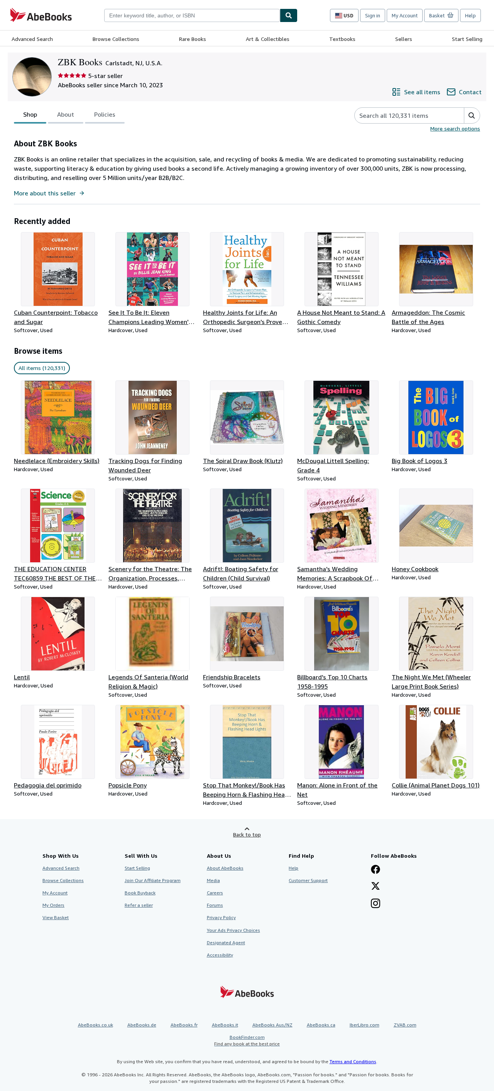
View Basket (55, 917)
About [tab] (65, 114)
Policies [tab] (104, 114)
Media (213, 880)
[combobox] (192, 15)
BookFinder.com (247, 1040)
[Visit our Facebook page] (375, 870)
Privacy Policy (221, 917)
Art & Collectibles (267, 39)
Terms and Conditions (353, 1061)
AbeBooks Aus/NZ (272, 1025)
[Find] (288, 15)
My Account (405, 15)
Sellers (403, 39)
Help (470, 15)
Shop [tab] (30, 114)
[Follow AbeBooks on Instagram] (375, 904)
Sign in (372, 15)
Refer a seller (139, 905)
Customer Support (308, 880)
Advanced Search (32, 39)
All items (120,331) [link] (42, 368)
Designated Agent (226, 942)
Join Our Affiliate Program (153, 880)
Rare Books (192, 39)
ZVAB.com (405, 1025)
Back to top (247, 834)
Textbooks (342, 39)
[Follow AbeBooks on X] (375, 886)
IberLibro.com (364, 1025)
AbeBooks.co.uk (95, 1025)
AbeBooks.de (141, 1025)
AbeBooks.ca (321, 1025)
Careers (215, 893)
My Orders (53, 905)
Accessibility (220, 955)
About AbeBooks (225, 868)
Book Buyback (140, 893)
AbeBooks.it (225, 1025)
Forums (215, 905)
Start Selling (467, 39)
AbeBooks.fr (184, 1025)
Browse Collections (116, 39)
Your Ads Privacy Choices (233, 930)
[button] (472, 115)
